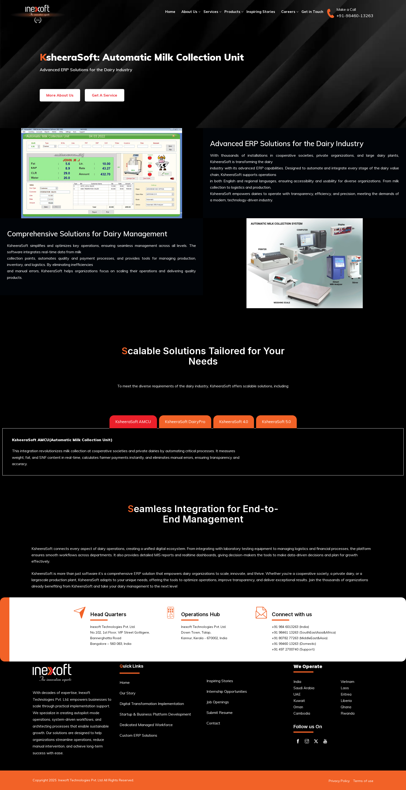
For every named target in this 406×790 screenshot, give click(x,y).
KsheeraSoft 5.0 (276, 421)
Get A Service (104, 95)
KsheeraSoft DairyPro (185, 421)
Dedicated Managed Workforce (146, 724)
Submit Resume (220, 712)
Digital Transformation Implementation (152, 703)
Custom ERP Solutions (138, 735)
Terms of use (363, 781)
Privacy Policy (339, 781)
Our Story (128, 693)
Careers (288, 11)
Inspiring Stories (260, 11)
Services (210, 11)
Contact (213, 723)
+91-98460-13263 (354, 15)
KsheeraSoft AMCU (133, 421)
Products (232, 11)
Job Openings (218, 702)
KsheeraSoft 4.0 (233, 421)
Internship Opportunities (227, 691)
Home (170, 11)
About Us (189, 11)
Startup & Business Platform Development (155, 714)
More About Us (60, 95)
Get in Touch (312, 11)
